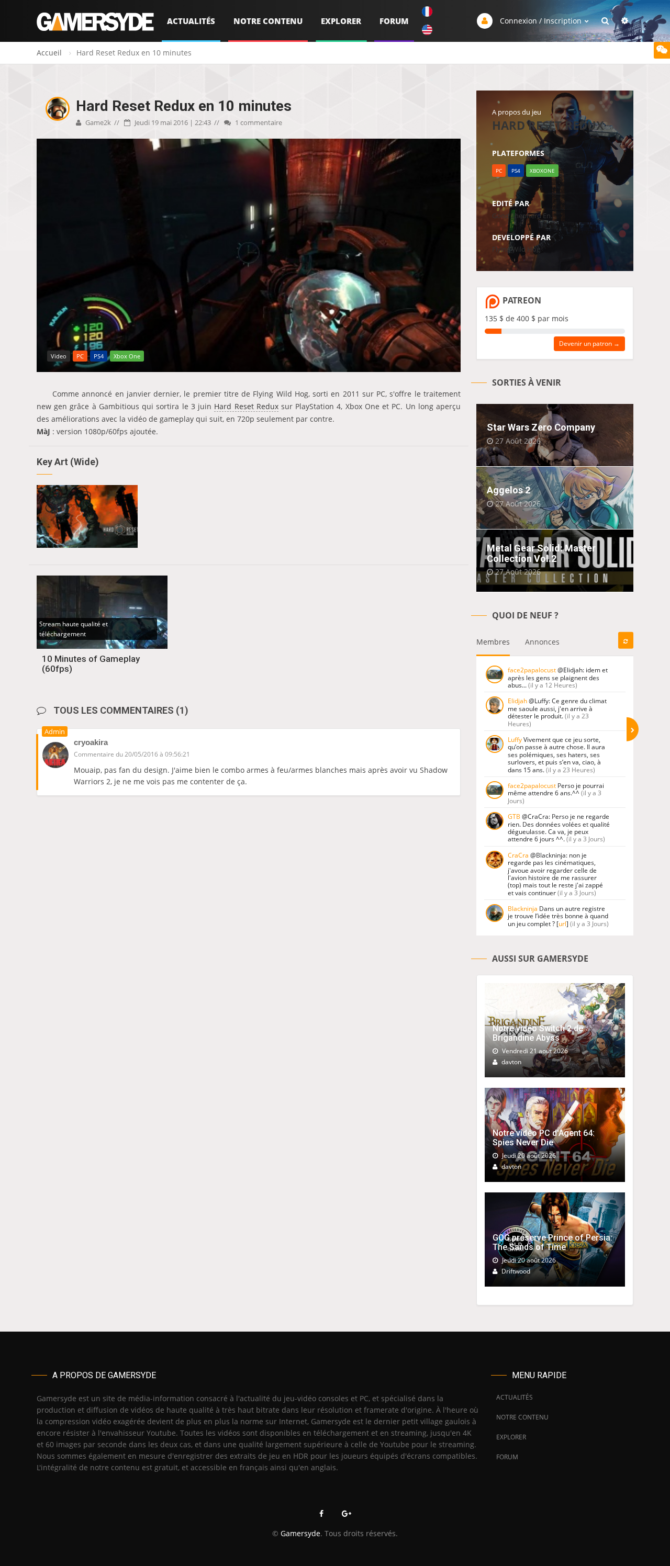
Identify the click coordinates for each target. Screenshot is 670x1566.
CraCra (518, 855)
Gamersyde (300, 1533)
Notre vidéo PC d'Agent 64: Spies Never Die (544, 1137)
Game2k (97, 122)
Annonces (542, 642)
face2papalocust (532, 670)
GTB (514, 816)
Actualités (191, 21)
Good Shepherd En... (523, 215)
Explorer (341, 21)
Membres (493, 642)
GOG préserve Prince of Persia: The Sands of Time (552, 1242)
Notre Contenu (268, 21)
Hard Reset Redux (246, 406)
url (562, 923)
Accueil (49, 53)
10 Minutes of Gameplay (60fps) (91, 664)
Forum (394, 21)
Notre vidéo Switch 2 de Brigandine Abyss (538, 1033)
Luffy (515, 739)
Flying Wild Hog (516, 249)
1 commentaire (257, 122)
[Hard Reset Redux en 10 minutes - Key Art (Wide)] (87, 516)
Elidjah (517, 700)
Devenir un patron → (589, 343)
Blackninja (523, 908)
